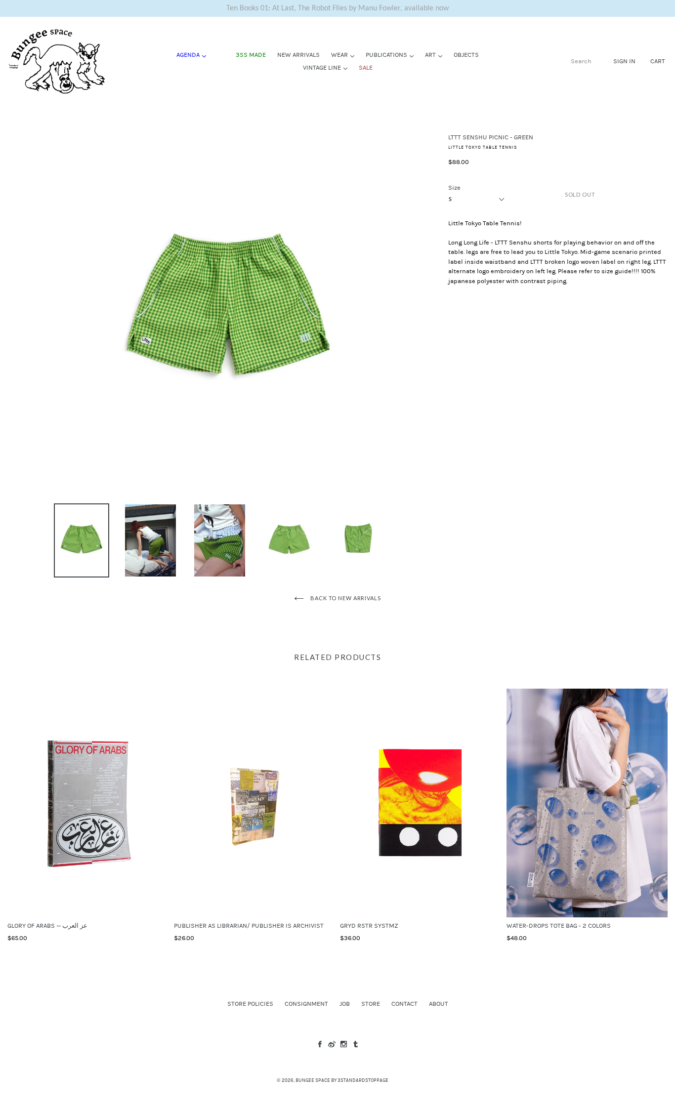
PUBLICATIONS (392, 54)
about (438, 1003)
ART (436, 54)
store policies (250, 1003)
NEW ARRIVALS (298, 54)
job (344, 1003)
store (370, 1003)
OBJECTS (466, 54)
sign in (624, 61)
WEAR (345, 54)
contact (404, 1003)
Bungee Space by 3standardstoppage (341, 1080)
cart (657, 61)
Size (454, 187)
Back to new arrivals (344, 598)
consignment (306, 1003)
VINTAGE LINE (327, 67)
